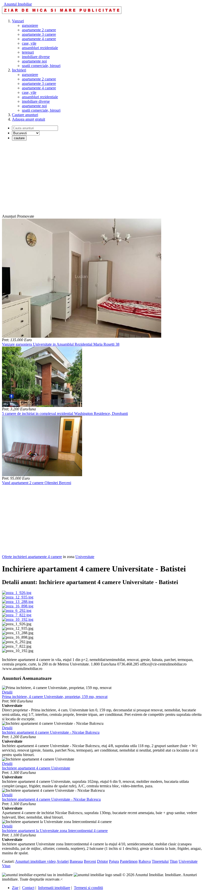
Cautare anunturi (25, 115)
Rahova (145, 861)
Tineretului (160, 861)
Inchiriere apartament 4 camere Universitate (36, 768)
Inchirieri (19, 70)
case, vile (29, 43)
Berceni (90, 861)
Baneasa (76, 861)
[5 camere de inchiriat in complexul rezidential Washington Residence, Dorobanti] (42, 405)
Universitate (84, 557)
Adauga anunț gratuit (28, 119)
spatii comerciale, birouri (41, 66)
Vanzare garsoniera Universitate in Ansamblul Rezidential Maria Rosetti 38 (60, 344)
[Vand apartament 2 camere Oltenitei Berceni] (42, 475)
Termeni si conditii (88, 888)
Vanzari (18, 21)
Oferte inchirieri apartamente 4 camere (32, 557)
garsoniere (30, 25)
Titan (174, 861)
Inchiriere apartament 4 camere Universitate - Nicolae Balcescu (51, 799)
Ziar (15, 888)
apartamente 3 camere (39, 34)
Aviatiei (62, 861)
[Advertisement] (102, 179)
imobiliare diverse (36, 57)
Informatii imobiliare (54, 888)
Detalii (7, 692)
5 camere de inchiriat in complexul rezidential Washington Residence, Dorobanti (65, 413)
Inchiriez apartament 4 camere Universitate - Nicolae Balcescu (51, 732)
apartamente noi (34, 61)
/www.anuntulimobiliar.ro (22, 668)
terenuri (28, 52)
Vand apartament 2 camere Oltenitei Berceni (36, 483)
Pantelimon (129, 861)
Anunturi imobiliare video (35, 861)
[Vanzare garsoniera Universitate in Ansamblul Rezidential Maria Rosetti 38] (81, 336)
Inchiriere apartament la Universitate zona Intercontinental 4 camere (55, 830)
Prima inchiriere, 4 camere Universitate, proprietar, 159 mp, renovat (54, 697)
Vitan (6, 866)
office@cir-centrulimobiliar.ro (163, 664)
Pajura (114, 861)
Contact (28, 888)
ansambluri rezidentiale (40, 48)
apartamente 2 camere (39, 30)
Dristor (102, 861)
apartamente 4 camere (39, 39)
